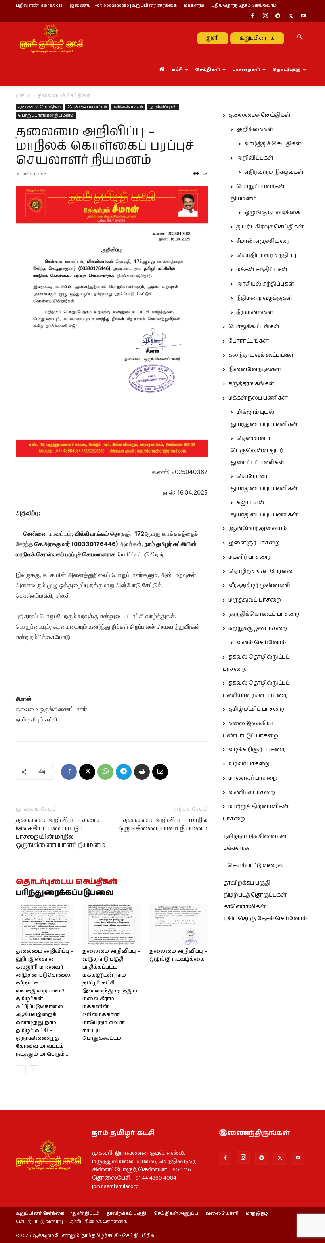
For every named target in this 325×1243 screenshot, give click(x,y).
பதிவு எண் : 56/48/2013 (39, 5)
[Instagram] (265, 16)
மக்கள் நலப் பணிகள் (258, 398)
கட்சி (177, 69)
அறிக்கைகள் (254, 129)
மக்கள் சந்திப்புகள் (261, 269)
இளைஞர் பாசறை (254, 543)
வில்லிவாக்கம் (128, 107)
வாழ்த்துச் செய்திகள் (272, 143)
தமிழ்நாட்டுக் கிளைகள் (255, 836)
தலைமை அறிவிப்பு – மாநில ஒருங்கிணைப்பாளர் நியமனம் (163, 824)
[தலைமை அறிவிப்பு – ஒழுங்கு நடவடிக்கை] (178, 924)
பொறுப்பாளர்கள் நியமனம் (45, 115)
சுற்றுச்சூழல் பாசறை (257, 628)
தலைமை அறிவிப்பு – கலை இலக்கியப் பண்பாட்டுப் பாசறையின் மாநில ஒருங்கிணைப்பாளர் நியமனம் (60, 832)
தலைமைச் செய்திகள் (39, 107)
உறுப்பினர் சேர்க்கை (40, 1213)
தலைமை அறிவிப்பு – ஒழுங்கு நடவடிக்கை (178, 955)
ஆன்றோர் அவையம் (257, 528)
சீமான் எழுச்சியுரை (263, 241)
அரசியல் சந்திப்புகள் (265, 284)
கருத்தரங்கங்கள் (251, 383)
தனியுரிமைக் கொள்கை (98, 1222)
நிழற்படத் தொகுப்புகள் (255, 895)
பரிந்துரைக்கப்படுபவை (65, 893)
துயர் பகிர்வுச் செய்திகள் (270, 227)
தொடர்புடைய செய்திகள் (66, 882)
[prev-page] (21, 1070)
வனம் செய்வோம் (261, 642)
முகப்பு (23, 95)
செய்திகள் (207, 69)
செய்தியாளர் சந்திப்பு (266, 255)
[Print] (142, 772)
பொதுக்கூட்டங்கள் (253, 326)
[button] (299, 38)
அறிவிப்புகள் (163, 107)
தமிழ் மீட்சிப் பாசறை (256, 709)
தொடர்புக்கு (286, 69)
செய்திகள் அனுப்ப (175, 1213)
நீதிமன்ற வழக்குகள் (264, 298)
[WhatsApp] (105, 772)
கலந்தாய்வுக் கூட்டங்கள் (261, 355)
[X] (290, 16)
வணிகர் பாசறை (251, 792)
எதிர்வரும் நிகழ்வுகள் (274, 172)
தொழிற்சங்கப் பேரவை (261, 571)
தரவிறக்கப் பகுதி (247, 883)
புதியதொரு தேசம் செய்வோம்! (244, 5)
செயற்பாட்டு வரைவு (255, 865)
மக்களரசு (194, 5)
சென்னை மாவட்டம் (87, 107)
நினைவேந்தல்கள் (254, 369)
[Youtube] (303, 16)
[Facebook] (252, 16)
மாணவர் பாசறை (252, 778)
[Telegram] (278, 16)
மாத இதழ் (257, 1213)
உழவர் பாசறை (249, 764)
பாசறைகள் (246, 69)
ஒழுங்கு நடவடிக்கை (272, 212)
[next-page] (33, 1070)
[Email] (160, 772)
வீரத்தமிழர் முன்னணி (259, 585)
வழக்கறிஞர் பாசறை (257, 749)
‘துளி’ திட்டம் (85, 1213)
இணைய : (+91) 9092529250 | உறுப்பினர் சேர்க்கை (123, 5)
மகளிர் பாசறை (249, 557)
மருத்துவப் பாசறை (254, 600)
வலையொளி (222, 1213)
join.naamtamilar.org (115, 1186)
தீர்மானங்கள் (254, 312)
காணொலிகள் (245, 906)
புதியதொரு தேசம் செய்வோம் (265, 918)
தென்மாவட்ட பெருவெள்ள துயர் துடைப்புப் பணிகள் (257, 450)
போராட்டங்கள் (248, 341)
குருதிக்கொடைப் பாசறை (263, 614)
